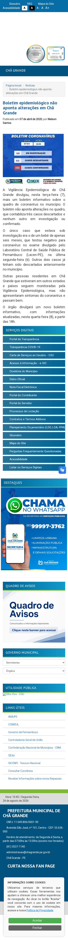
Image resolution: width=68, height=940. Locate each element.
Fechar (37, 927)
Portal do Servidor (20, 403)
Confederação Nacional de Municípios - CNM (34, 747)
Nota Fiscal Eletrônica (23, 387)
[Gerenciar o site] (62, 797)
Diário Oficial (17, 379)
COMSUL (13, 724)
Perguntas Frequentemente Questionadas (35, 451)
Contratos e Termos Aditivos (27, 419)
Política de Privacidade (39, 910)
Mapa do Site (46, 3)
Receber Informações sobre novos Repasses (35, 778)
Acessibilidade (18, 459)
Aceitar (37, 920)
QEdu (11, 755)
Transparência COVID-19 (24, 347)
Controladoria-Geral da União (25, 739)
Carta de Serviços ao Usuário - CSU (31, 355)
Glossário (14, 3)
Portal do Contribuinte (23, 395)
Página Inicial (13, 85)
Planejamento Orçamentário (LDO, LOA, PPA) (37, 427)
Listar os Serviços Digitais (25, 467)
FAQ (29, 3)
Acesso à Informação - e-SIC (28, 363)
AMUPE (12, 716)
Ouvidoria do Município (23, 371)
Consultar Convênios (20, 770)
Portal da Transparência (24, 339)
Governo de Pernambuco (23, 732)
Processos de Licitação (24, 411)
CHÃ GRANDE (16, 70)
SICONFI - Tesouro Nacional (24, 763)
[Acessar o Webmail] (57, 797)
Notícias (30, 85)
